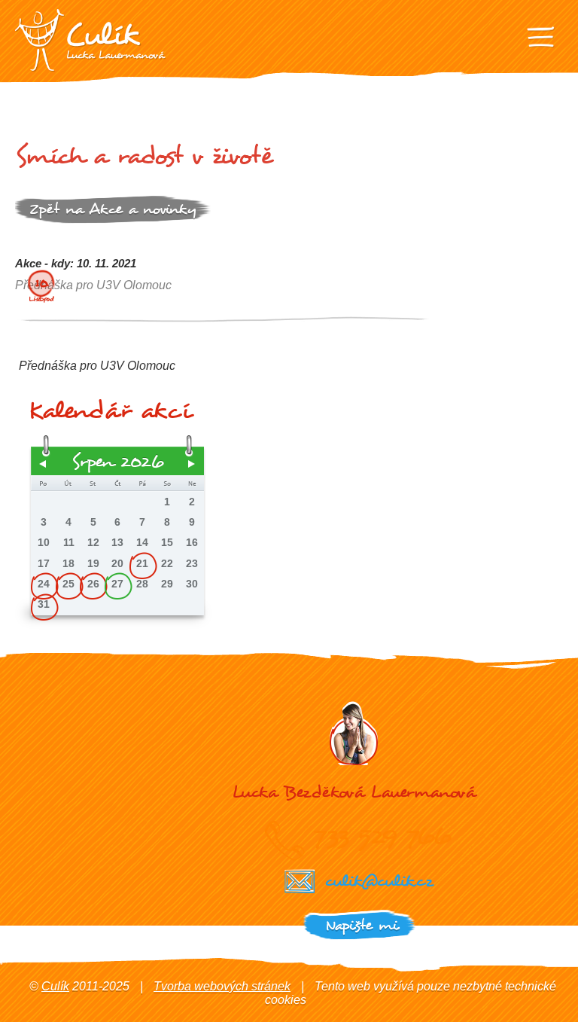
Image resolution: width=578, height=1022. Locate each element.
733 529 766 (382, 836)
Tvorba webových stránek (222, 986)
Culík (55, 986)
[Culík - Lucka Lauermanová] (90, 40)
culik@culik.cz (378, 880)
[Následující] (191, 463)
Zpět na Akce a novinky (112, 209)
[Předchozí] (42, 463)
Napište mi (361, 925)
